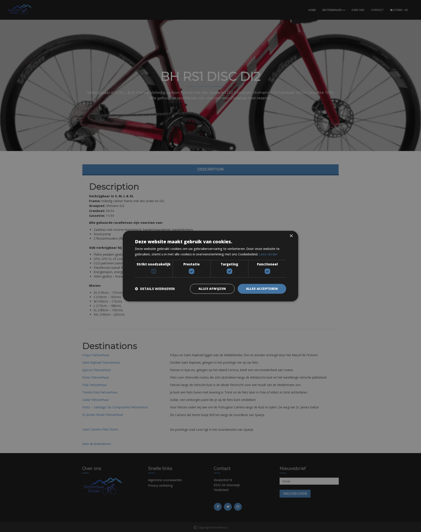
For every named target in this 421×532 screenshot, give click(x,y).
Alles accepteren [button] (262, 288)
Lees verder (268, 254)
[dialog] (210, 266)
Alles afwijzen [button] (212, 288)
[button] (155, 289)
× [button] (291, 235)
